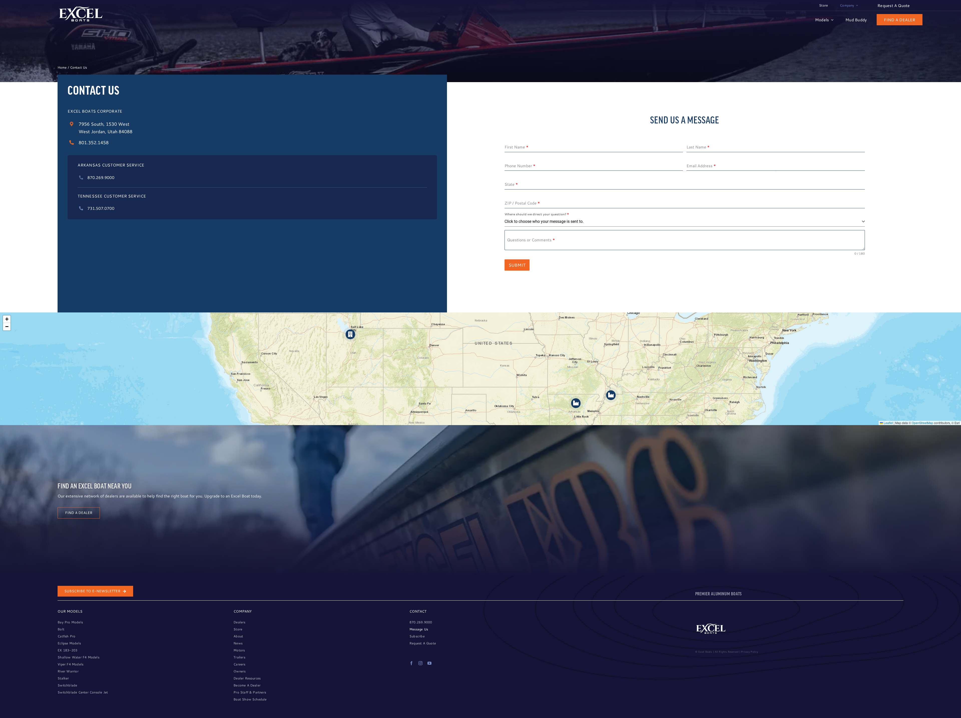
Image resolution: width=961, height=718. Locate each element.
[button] (350, 334)
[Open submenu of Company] (856, 6)
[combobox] (685, 222)
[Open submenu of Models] (831, 19)
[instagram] (420, 663)
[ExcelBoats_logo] (81, 8)
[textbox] (683, 221)
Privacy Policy (749, 651)
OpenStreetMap (922, 423)
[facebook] (411, 663)
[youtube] (429, 663)
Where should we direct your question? (537, 214)
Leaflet (888, 423)
